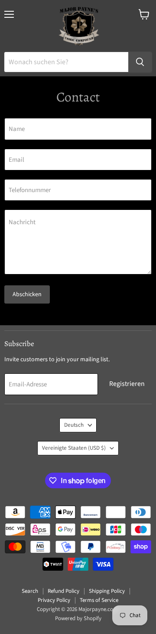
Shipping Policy (107, 591)
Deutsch (74, 425)
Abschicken (27, 294)
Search (30, 591)
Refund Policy (63, 591)
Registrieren (127, 384)
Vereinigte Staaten (74, 448)
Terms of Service (99, 600)
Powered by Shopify (78, 618)
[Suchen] (140, 62)
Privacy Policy (54, 600)
